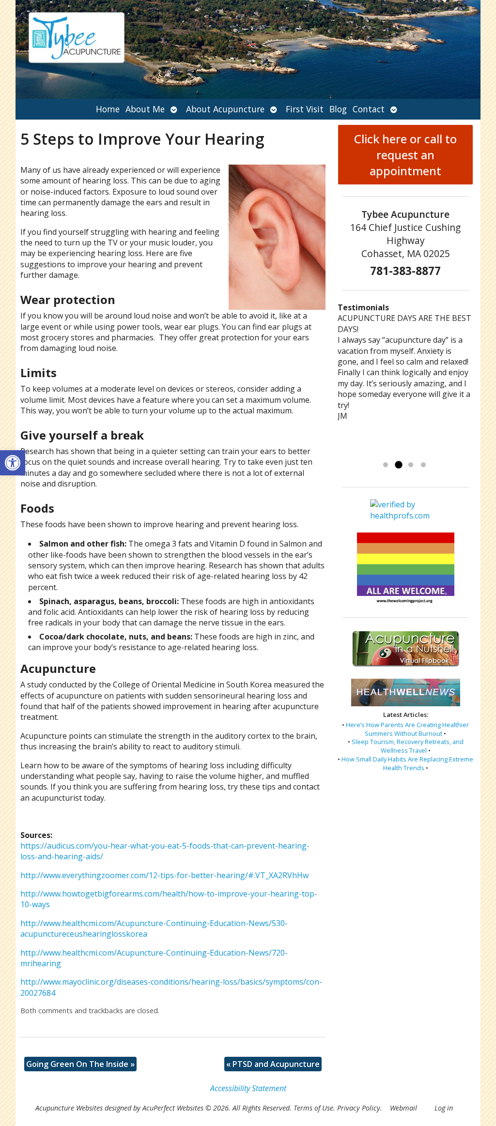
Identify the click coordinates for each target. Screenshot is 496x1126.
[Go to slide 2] (398, 465)
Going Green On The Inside (80, 1064)
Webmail (403, 1107)
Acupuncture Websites (69, 1107)
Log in (443, 1107)
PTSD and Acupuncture (273, 1064)
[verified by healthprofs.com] (405, 516)
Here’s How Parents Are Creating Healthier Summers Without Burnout (407, 729)
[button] (12, 462)
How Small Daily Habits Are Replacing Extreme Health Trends (407, 763)
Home (108, 109)
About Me (145, 109)
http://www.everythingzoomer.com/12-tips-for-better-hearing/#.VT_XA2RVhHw (164, 875)
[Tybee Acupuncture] (248, 49)
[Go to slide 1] (385, 465)
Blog (338, 109)
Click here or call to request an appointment (405, 155)
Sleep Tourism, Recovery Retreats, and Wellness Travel (408, 746)
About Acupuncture (225, 109)
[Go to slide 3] (411, 465)
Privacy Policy (358, 1107)
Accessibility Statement (248, 1088)
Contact (369, 109)
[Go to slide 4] (423, 465)
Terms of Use (313, 1107)
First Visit (305, 109)
